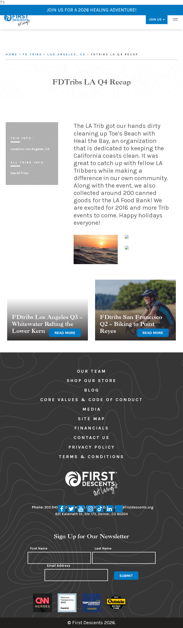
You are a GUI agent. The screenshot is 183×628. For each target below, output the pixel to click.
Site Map (91, 418)
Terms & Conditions (91, 456)
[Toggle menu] (175, 19)
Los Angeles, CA (66, 54)
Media (91, 409)
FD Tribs (32, 54)
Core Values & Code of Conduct (91, 399)
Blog (91, 390)
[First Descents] (17, 19)
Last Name (103, 548)
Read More (65, 332)
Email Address (58, 566)
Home (12, 54)
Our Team (91, 371)
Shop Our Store (92, 380)
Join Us (155, 19)
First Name (38, 548)
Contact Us (92, 437)
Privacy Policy (91, 447)
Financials (91, 428)
